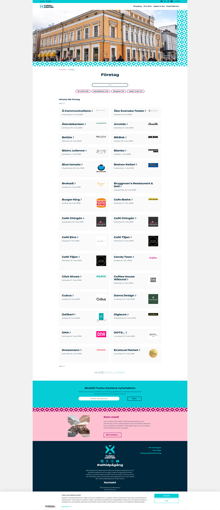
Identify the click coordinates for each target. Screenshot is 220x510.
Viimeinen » (121, 372)
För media (157, 450)
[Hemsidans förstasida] (75, 6)
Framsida (62, 69)
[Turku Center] (110, 458)
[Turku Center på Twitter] (165, 1)
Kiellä (166, 501)
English (48, 1)
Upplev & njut (159, 6)
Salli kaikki (166, 496)
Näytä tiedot (65, 506)
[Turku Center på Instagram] (168, 1)
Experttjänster (172, 6)
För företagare (155, 448)
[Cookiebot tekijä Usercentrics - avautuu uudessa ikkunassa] (50, 506)
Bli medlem (112, 435)
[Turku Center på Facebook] (161, 1)
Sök (176, 1)
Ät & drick (147, 6)
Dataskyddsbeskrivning (151, 453)
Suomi (42, 1)
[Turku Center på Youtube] (171, 1)
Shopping (137, 6)
